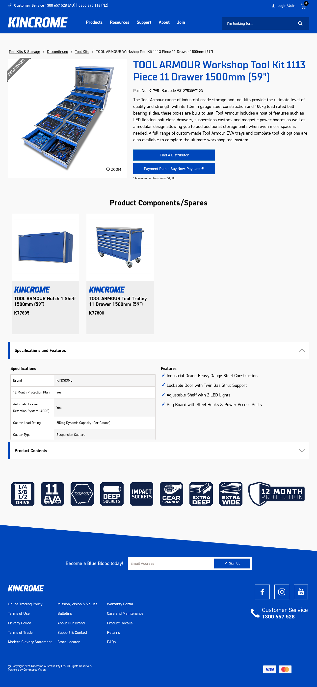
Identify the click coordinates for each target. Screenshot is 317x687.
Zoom (116, 169)
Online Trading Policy (25, 604)
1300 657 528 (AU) (60, 5)
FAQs (111, 642)
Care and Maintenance (125, 613)
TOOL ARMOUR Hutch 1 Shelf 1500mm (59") (45, 301)
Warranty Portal (120, 604)
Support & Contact (72, 632)
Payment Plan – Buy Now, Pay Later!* (174, 168)
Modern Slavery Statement (30, 642)
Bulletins (64, 613)
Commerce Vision (35, 670)
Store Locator (68, 642)
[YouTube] (301, 592)
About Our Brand (71, 623)
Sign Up (234, 563)
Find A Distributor (174, 155)
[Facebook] (262, 592)
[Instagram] (281, 592)
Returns (113, 632)
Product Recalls (119, 623)
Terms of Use (19, 613)
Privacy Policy (19, 623)
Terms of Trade (20, 632)
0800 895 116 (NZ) (93, 5)
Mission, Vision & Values (77, 604)
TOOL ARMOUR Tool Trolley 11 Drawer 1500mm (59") (118, 301)
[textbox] (258, 23)
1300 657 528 (278, 616)
